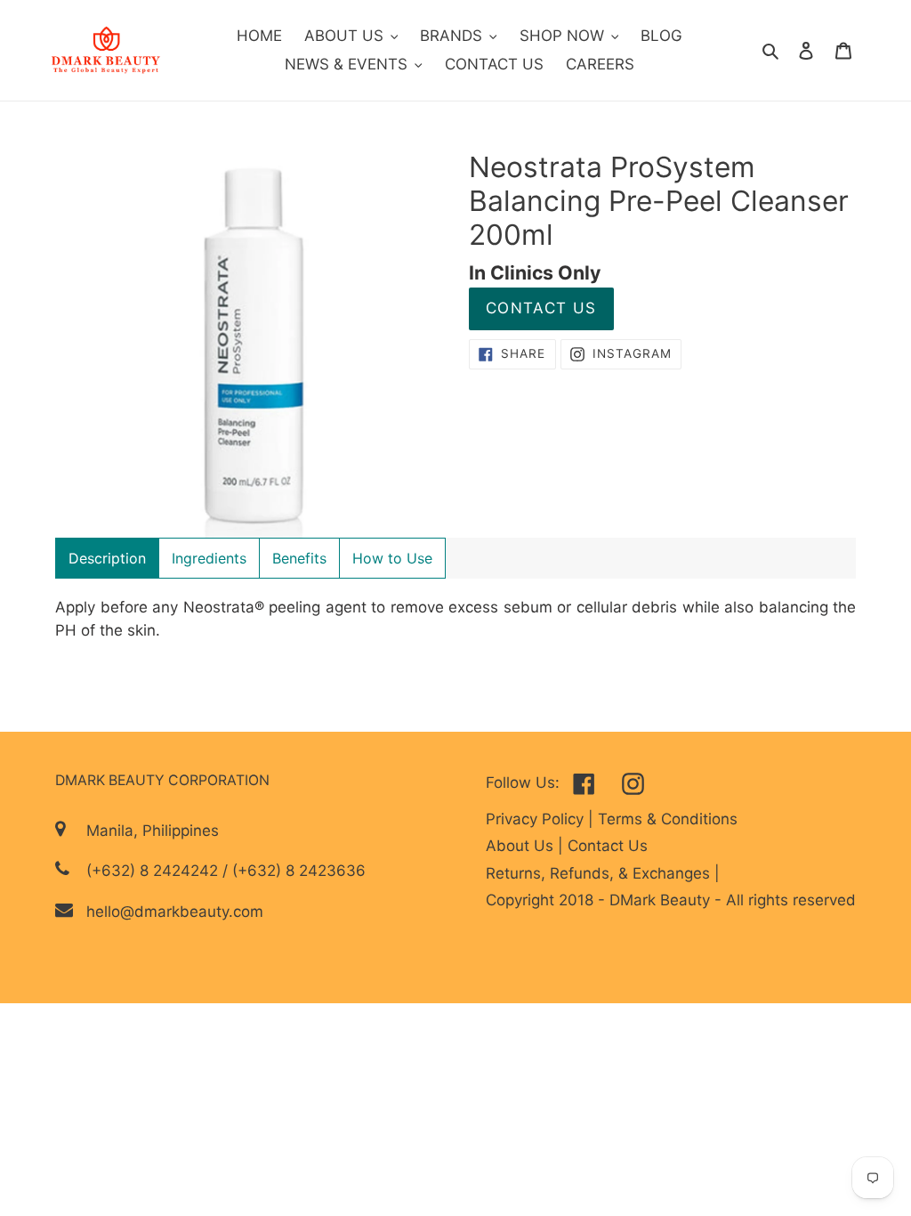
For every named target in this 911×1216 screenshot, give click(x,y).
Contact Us (541, 308)
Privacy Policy (537, 819)
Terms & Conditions (668, 819)
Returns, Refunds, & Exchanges (600, 873)
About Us (522, 846)
